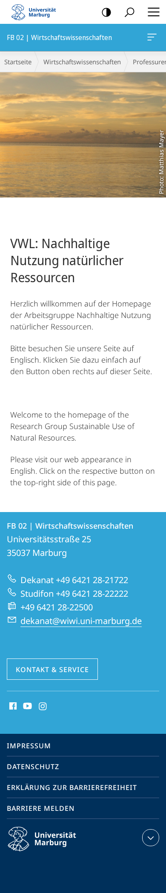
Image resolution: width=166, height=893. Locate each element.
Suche (129, 12)
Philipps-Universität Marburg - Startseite (36, 12)
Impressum (29, 745)
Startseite (17, 61)
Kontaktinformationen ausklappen (150, 837)
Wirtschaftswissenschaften (82, 61)
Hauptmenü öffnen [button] (153, 12)
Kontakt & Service (52, 669)
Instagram (43, 707)
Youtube (26, 707)
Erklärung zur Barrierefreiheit (72, 787)
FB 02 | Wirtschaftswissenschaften (153, 37)
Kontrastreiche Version (106, 12)
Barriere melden (40, 808)
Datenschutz (33, 766)
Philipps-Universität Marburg (57, 852)
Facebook (12, 707)
